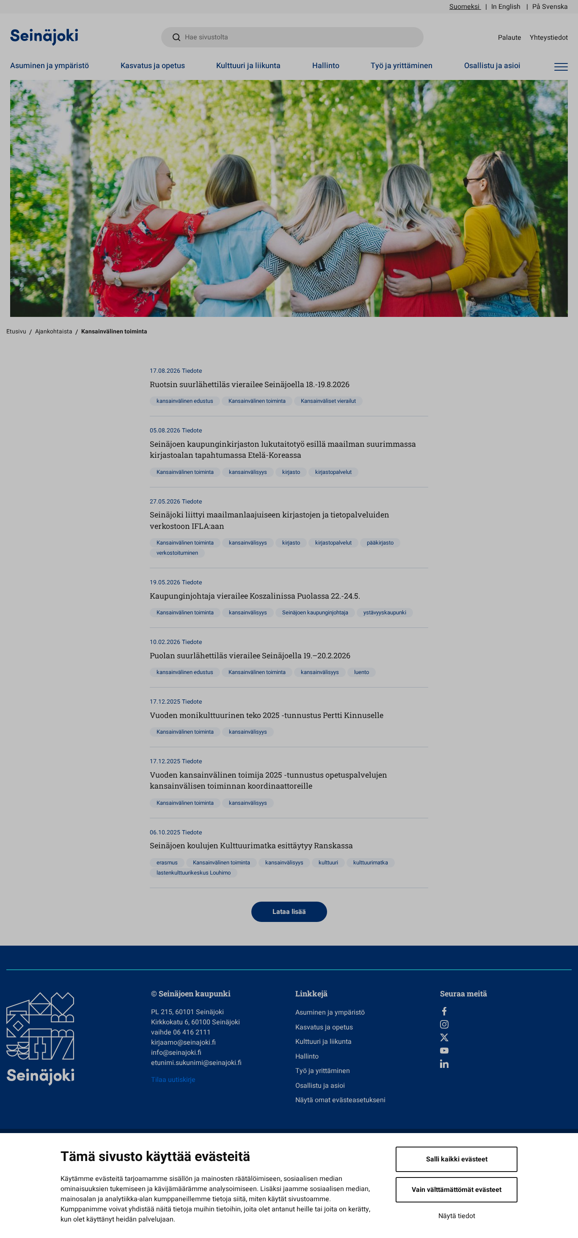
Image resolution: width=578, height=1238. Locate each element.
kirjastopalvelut (333, 472)
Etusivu (16, 331)
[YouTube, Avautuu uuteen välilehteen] (506, 1050)
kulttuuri (328, 862)
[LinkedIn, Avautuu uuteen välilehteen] (506, 1063)
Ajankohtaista (53, 331)
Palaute (509, 37)
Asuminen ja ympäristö (49, 66)
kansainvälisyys (248, 472)
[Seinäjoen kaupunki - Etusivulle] (44, 37)
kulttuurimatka (370, 862)
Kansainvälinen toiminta (257, 401)
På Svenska (550, 7)
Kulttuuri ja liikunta (248, 66)
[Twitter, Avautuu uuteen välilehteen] (506, 1037)
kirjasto (291, 472)
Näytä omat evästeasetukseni (340, 1100)
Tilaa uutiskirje (173, 1080)
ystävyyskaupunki (384, 612)
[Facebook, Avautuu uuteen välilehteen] (506, 1011)
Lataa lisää (289, 912)
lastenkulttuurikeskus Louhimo (194, 873)
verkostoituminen (177, 553)
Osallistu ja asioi (492, 66)
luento (361, 672)
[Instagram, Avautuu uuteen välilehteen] (506, 1024)
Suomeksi (464, 7)
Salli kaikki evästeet (456, 1159)
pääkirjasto (380, 543)
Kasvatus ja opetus (153, 66)
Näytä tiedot (456, 1216)
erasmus (167, 862)
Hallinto (325, 66)
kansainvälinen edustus (185, 401)
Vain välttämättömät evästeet (456, 1190)
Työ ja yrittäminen (401, 66)
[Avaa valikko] (561, 67)
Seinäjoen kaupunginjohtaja (315, 612)
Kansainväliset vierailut (328, 401)
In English (505, 7)
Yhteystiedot (549, 37)
